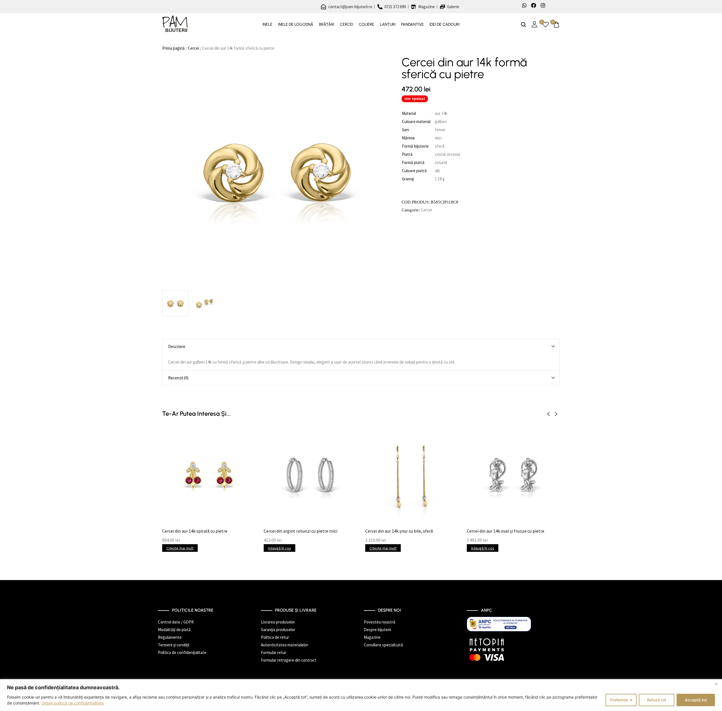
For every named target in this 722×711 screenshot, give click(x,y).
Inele (267, 25)
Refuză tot (656, 699)
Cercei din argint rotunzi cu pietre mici (300, 531)
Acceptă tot (696, 699)
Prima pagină (173, 48)
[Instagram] (542, 5)
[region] (361, 695)
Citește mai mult (179, 548)
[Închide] (716, 684)
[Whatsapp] (524, 5)
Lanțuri (387, 25)
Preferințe (619, 699)
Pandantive (412, 25)
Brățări (326, 25)
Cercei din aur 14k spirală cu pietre (194, 531)
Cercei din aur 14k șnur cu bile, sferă (399, 531)
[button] (548, 414)
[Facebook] (533, 5)
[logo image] (175, 24)
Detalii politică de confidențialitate (72, 703)
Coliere (366, 25)
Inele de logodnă (295, 25)
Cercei (346, 25)
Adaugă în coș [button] (279, 548)
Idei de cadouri (444, 25)
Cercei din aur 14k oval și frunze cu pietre (505, 531)
